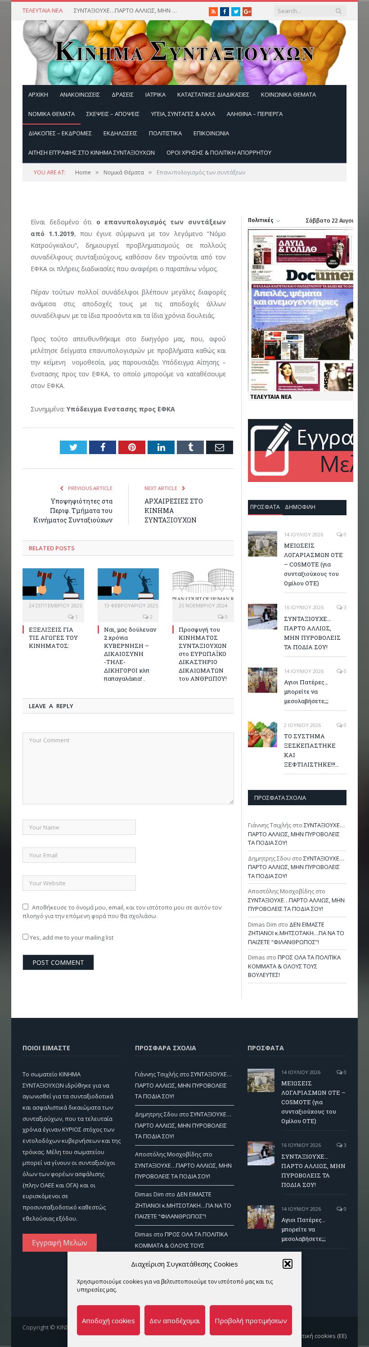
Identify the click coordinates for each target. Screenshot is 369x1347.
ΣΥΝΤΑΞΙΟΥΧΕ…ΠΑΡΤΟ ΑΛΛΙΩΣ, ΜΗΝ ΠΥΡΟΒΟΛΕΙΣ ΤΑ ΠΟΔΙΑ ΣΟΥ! (128, 10)
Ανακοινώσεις (80, 94)
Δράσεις (123, 94)
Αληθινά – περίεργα (255, 114)
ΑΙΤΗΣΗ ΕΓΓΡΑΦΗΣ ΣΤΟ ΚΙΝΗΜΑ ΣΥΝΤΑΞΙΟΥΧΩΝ (91, 152)
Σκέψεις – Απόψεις (113, 114)
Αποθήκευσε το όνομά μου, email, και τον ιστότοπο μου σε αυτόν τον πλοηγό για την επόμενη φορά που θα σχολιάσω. (121, 911)
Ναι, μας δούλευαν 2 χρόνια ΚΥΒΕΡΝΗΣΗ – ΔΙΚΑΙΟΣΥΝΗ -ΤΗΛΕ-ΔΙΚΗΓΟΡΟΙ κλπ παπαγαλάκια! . (130, 653)
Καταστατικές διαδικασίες (213, 94)
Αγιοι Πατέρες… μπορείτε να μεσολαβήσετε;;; (306, 691)
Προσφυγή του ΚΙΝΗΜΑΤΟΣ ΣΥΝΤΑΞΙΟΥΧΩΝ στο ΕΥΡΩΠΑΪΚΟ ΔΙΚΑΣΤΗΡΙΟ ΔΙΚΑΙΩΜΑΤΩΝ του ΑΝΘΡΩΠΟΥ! (203, 653)
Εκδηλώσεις (120, 133)
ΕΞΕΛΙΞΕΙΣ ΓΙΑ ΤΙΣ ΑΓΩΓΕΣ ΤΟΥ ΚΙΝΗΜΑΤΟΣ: (53, 637)
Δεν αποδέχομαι (174, 1320)
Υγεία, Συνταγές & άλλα (183, 114)
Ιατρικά (155, 94)
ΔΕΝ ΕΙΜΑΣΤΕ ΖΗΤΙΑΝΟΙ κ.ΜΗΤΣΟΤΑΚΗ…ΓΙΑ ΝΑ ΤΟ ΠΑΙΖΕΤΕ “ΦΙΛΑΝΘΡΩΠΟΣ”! (296, 933)
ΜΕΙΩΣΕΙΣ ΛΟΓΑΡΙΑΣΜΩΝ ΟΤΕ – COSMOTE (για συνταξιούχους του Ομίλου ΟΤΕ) (313, 564)
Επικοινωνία (211, 133)
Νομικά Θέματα (51, 114)
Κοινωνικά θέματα (288, 94)
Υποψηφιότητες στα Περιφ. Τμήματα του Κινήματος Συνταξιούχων (72, 510)
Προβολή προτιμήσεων (251, 1320)
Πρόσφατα (265, 507)
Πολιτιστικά (165, 133)
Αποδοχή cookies (108, 1320)
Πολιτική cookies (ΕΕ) (317, 1336)
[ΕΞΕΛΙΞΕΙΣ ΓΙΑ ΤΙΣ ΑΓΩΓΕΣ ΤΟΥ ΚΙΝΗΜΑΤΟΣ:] (53, 588)
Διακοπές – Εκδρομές (60, 133)
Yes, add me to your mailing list (70, 937)
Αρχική (38, 94)
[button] (287, 1263)
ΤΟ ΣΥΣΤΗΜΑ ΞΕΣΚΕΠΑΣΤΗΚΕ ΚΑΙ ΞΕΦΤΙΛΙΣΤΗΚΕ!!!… (311, 750)
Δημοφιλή (300, 507)
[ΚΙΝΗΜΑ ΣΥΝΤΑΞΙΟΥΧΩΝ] (184, 50)
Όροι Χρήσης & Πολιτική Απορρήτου (218, 152)
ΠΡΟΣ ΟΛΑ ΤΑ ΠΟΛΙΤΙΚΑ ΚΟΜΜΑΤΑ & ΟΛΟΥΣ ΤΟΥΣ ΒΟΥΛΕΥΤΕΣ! (294, 966)
